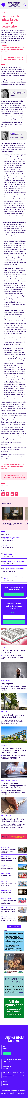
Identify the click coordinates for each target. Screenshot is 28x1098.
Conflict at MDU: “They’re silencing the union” (8, 859)
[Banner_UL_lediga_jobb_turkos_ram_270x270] (14, 995)
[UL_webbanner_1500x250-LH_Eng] (14, 838)
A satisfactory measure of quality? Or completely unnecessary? (9, 902)
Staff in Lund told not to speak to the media (8, 867)
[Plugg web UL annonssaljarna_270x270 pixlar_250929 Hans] (14, 1017)
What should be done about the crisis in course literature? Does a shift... (12, 656)
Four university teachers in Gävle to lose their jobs (12, 716)
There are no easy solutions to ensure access (13, 651)
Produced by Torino (5, 1096)
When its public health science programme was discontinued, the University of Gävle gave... (12, 721)
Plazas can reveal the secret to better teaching (13, 569)
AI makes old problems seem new (12, 546)
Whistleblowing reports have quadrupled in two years (8, 911)
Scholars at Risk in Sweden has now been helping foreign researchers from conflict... (13, 688)
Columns (5, 571)
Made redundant (6, 892)
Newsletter (6, 1064)
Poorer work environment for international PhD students (12, 524)
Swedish (5, 1068)
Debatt (3, 780)
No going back (7, 684)
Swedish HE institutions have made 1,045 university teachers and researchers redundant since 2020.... (13, 825)
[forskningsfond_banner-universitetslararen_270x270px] (14, 973)
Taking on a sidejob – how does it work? (8, 884)
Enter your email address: (10, 613)
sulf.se (5, 1081)
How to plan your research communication (10, 553)
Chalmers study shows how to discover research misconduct (8, 920)
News (3, 520)
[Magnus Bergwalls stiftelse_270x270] (14, 951)
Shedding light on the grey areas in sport (14, 561)
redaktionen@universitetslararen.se (14, 477)
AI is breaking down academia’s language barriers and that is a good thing (13, 786)
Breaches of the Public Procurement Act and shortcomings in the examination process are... (13, 757)
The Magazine (7, 1066)
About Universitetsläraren (12, 1059)
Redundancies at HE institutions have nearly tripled (13, 820)
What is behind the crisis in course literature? (13, 577)
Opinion (3, 12)
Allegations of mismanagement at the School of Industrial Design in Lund (13, 750)
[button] (25, 5)
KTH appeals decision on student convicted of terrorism (8, 851)
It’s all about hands (6, 875)
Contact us (6, 1061)
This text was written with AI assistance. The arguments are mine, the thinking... (13, 792)
